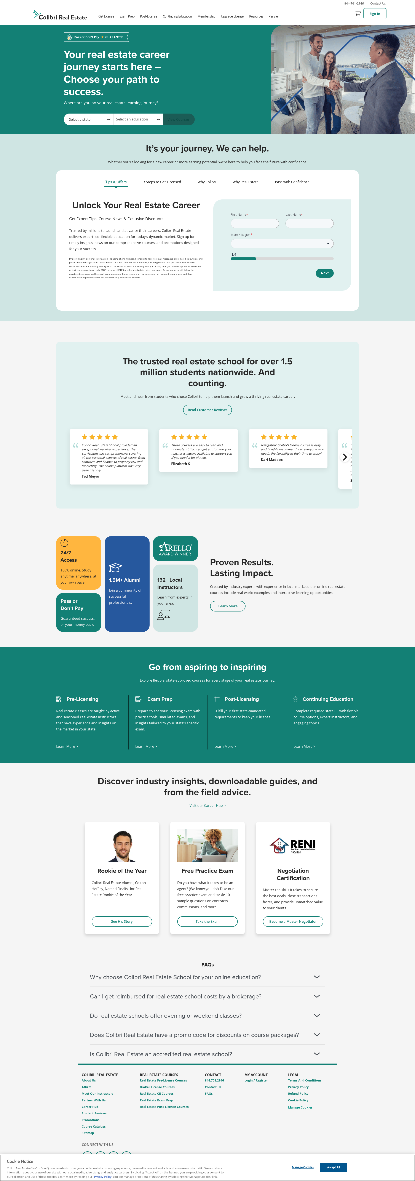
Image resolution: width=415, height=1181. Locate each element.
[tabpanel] (207, 248)
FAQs (209, 1093)
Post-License (148, 16)
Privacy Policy (298, 1087)
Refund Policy (298, 1093)
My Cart (358, 13)
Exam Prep (127, 16)
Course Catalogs (94, 1126)
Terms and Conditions (304, 1080)
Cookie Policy (298, 1100)
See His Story (122, 921)
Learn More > (67, 746)
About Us (89, 1080)
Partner (274, 16)
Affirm (86, 1087)
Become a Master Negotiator (293, 921)
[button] (345, 457)
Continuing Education (177, 16)
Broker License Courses (157, 1087)
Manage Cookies (300, 1108)
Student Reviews (94, 1113)
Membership (206, 16)
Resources (256, 16)
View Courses (179, 119)
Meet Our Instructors (97, 1093)
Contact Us (378, 3)
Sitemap (88, 1133)
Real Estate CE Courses (157, 1093)
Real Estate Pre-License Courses (163, 1080)
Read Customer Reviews (207, 410)
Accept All (333, 1167)
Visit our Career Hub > (208, 805)
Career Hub (90, 1107)
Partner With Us (94, 1100)
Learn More (228, 606)
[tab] (116, 183)
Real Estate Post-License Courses (164, 1107)
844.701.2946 (214, 1080)
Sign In (375, 13)
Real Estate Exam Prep (156, 1100)
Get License (106, 16)
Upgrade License (232, 16)
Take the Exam (208, 921)
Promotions (90, 1120)
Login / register (256, 1080)
